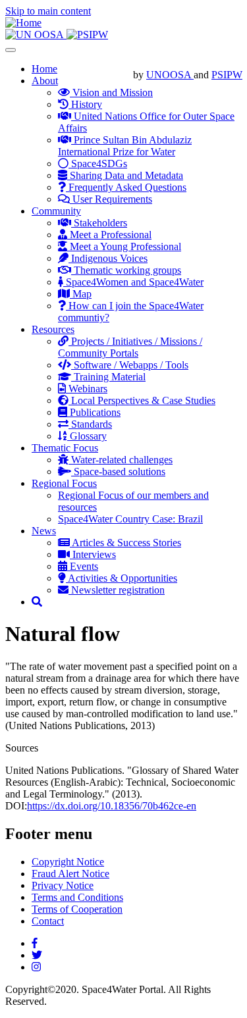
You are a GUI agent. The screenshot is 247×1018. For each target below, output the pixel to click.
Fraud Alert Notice (70, 873)
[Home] (23, 22)
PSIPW (226, 74)
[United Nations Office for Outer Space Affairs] (36, 34)
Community (56, 210)
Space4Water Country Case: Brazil (130, 518)
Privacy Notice (63, 885)
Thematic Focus (65, 447)
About (45, 80)
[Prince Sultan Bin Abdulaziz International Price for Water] (87, 34)
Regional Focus (64, 483)
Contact (48, 921)
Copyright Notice (68, 861)
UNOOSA (170, 74)
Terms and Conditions (77, 897)
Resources (53, 329)
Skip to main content (48, 10)
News (44, 530)
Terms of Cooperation (77, 909)
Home (44, 68)
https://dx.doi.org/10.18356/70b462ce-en (111, 805)
